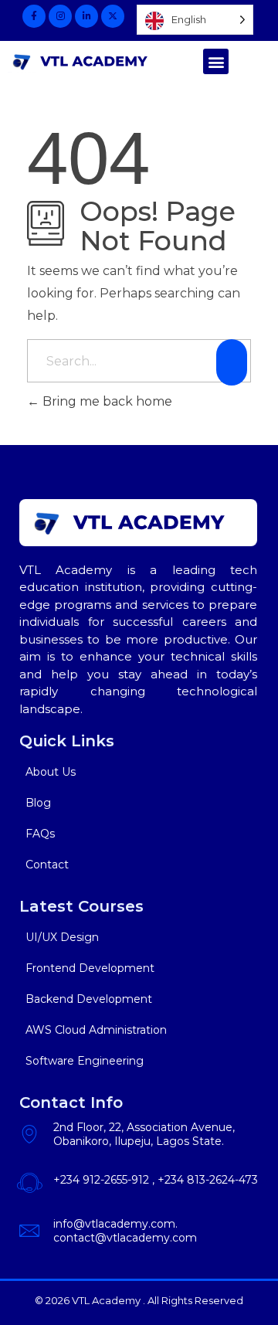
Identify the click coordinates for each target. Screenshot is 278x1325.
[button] (216, 61)
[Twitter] (112, 16)
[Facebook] (34, 16)
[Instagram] (60, 16)
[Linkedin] (86, 16)
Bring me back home (105, 401)
